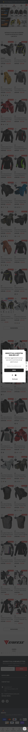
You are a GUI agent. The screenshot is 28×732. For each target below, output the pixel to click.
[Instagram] (15, 375)
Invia (14, 370)
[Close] (25, 350)
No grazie (15, 379)
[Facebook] (12, 375)
